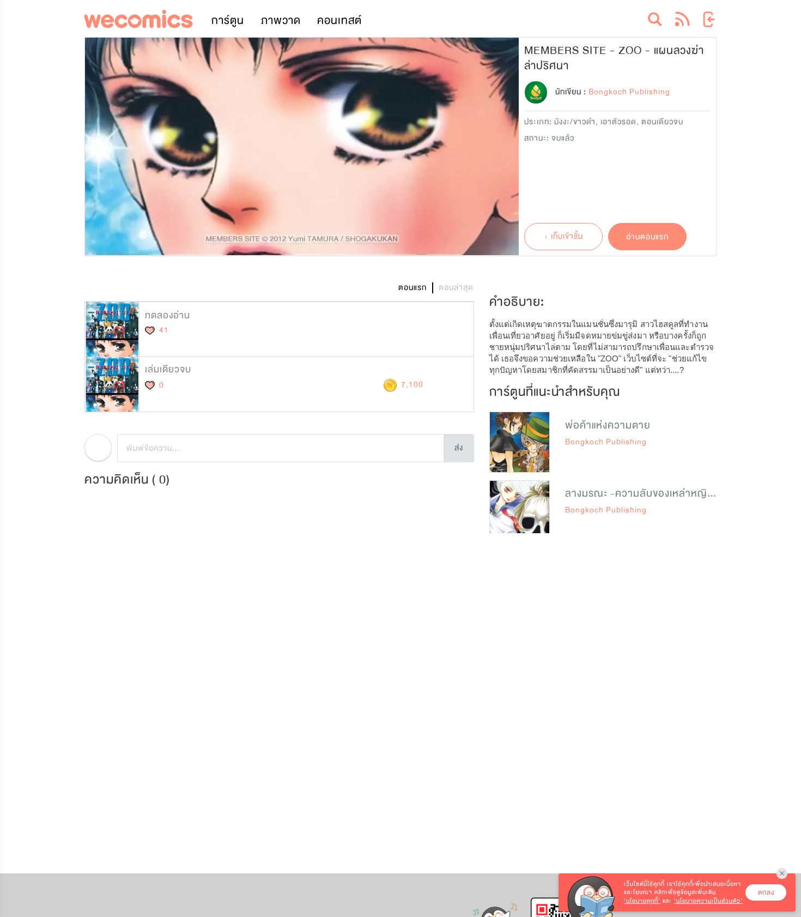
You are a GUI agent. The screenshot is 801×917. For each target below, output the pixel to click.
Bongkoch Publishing (606, 442)
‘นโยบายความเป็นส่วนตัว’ (708, 901)
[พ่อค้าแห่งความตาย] (519, 442)
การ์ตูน (227, 20)
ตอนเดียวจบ (662, 122)
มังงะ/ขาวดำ (575, 122)
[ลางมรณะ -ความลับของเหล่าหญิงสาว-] (519, 510)
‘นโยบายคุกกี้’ (642, 901)
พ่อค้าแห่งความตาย (608, 425)
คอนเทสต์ (339, 20)
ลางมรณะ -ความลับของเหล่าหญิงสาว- (650, 493)
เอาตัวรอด (618, 122)
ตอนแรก (412, 287)
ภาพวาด (281, 20)
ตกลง (766, 892)
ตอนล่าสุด (456, 287)
